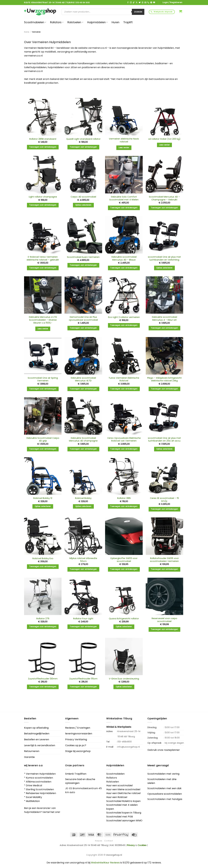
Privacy (131, 845)
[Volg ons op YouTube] (154, 3)
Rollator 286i (124, 498)
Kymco (30, 777)
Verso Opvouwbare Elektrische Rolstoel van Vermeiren (124, 439)
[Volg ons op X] (136, 3)
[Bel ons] (148, 3)
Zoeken (138, 11)
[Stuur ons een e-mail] (145, 3)
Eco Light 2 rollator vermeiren (124, 317)
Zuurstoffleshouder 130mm (43, 678)
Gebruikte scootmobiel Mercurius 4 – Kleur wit (164, 318)
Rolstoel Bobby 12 (42, 498)
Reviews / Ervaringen (77, 728)
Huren (115, 22)
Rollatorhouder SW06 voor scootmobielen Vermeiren (164, 560)
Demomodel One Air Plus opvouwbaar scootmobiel (83, 318)
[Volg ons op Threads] (142, 3)
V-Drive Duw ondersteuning (124, 678)
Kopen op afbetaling (36, 728)
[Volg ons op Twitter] (140, 3)
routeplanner (172, 750)
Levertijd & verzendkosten (39, 745)
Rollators (56, 22)
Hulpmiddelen (96, 22)
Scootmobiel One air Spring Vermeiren (43, 379)
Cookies (142, 845)
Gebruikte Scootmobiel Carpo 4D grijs (42, 439)
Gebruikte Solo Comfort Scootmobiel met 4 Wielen (124, 198)
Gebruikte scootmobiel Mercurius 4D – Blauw (124, 258)
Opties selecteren (83, 205)
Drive (29, 785)
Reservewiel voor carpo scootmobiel (164, 620)
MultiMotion (33, 801)
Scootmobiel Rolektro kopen (123, 801)
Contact (108, 840)
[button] (180, 11)
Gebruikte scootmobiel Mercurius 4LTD (83, 379)
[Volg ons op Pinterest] (151, 3)
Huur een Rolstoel (116, 797)
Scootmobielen (34, 22)
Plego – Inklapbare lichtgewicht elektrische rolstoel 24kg (164, 379)
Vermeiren (32, 774)
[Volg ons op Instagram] (131, 3)
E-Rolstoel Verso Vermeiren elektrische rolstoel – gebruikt (43, 258)
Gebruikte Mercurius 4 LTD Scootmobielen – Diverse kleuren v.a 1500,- (43, 320)
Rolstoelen (74, 22)
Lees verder (124, 147)
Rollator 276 (42, 618)
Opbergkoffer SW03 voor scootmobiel (123, 560)
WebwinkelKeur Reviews (105, 862)
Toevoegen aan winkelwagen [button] (42, 147)
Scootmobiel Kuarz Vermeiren (83, 257)
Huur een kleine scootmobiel (123, 789)
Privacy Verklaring (76, 739)
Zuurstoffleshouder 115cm (83, 678)
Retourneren (31, 751)
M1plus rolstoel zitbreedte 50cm (83, 560)
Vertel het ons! (51, 812)
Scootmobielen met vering (163, 774)
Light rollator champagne (43, 196)
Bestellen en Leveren (36, 739)
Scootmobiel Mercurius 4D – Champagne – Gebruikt (164, 198)
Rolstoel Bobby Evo (42, 558)
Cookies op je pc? (75, 745)
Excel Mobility (34, 797)
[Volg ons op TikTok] (134, 3)
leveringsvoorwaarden (78, 733)
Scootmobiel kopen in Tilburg (123, 812)
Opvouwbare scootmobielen (164, 794)
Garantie (29, 757)
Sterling (30, 789)
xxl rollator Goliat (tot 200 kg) (164, 139)
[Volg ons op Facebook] (128, 3)
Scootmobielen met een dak (164, 788)
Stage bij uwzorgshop (78, 751)
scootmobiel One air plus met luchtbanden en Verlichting (164, 258)
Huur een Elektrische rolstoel (123, 793)
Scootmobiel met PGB (119, 816)
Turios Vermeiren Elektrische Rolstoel (124, 379)
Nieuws (98, 840)
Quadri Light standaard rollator (83, 139)
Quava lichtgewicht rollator (124, 618)
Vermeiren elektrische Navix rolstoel (124, 140)
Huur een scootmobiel (119, 785)
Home (26, 32)
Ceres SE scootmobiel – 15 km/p (164, 499)
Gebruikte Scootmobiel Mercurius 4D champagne (83, 439)
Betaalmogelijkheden (36, 733)
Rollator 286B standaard (42, 139)
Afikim (29, 781)
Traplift (128, 22)
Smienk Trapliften (75, 774)
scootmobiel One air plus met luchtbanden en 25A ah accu (164, 439)
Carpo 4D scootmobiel (83, 196)
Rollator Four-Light (83, 618)
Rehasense (32, 793)
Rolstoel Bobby (83, 498)
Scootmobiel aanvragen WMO (124, 820)
